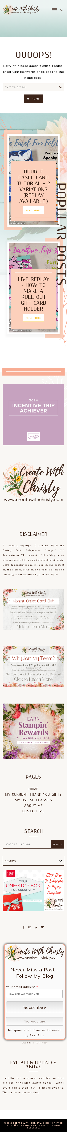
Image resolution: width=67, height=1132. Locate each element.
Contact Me (33, 811)
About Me (33, 806)
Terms (32, 1043)
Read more (33, 210)
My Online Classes (33, 800)
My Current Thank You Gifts (33, 795)
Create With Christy (27, 1123)
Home (36, 98)
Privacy (43, 1043)
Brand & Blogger (33, 1125)
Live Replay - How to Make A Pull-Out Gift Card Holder (33, 294)
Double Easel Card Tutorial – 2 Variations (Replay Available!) (33, 186)
